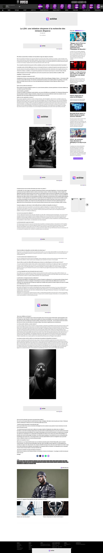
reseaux (60, 460)
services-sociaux (20, 463)
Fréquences (98, 10)
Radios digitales (44, 10)
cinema (18, 460)
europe (51, 460)
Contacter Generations (80, 544)
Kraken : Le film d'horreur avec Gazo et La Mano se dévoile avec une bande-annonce (78, 74)
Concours (75, 10)
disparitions (44, 462)
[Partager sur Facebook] (37, 456)
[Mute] (19, 6)
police (21, 460)
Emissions (19, 544)
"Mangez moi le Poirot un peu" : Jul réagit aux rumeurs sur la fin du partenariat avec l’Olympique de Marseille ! (78, 46)
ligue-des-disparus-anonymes (37, 462)
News (9, 10)
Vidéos (66, 10)
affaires (64, 462)
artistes (48, 460)
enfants (44, 460)
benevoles (55, 462)
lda (30, 462)
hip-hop (24, 460)
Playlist (18, 546)
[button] (75, 204)
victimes (51, 462)
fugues (67, 462)
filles (63, 460)
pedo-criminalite (26, 463)
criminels (57, 460)
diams (42, 460)
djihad (39, 460)
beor (28, 462)
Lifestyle (33, 10)
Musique (17, 10)
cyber (35, 463)
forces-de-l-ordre (20, 462)
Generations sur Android (45, 545)
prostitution (31, 463)
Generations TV (57, 10)
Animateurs (19, 545)
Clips (65, 545)
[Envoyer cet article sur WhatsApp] (45, 456)
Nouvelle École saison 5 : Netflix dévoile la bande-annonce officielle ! (78, 115)
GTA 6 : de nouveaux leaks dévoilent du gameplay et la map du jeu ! (78, 142)
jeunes (66, 460)
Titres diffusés (86, 10)
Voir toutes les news (78, 158)
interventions (60, 462)
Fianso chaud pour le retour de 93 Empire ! (76, 96)
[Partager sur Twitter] (40, 456)
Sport (24, 10)
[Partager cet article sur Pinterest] (42, 456)
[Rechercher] (85, 2)
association (35, 460)
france (54, 460)
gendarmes (25, 462)
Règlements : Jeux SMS (57, 546)
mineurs (48, 462)
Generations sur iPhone (45, 544)
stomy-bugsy (30, 460)
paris (27, 460)
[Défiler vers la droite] (87, 204)
